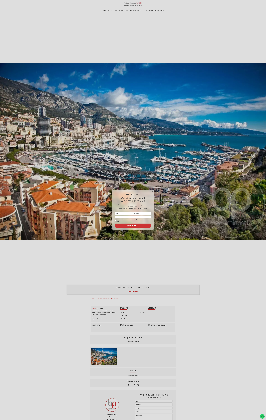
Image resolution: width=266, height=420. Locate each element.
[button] (262, 416)
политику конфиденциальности (137, 219)
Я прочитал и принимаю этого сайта (132, 220)
